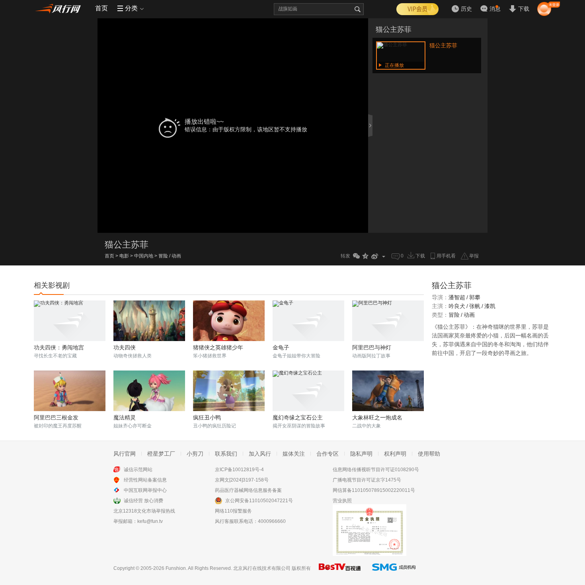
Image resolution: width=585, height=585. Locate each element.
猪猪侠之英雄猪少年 (218, 347)
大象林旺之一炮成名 (377, 417)
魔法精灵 (124, 417)
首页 (101, 8)
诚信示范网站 (138, 469)
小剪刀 (195, 453)
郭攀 (474, 297)
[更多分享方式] (383, 256)
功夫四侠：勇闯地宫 (59, 347)
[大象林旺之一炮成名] (388, 390)
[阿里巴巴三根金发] (69, 390)
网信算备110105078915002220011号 (374, 490)
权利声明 (395, 453)
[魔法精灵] (149, 390)
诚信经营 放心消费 (143, 500)
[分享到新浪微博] (374, 256)
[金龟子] (308, 320)
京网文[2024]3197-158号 (242, 480)
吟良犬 (456, 306)
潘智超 (456, 297)
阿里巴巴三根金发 (56, 417)
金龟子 (281, 347)
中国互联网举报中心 (145, 490)
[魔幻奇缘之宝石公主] (308, 390)
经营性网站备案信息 (145, 480)
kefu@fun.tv (150, 521)
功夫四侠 (124, 347)
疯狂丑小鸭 (207, 417)
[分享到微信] (356, 256)
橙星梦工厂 (161, 453)
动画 (176, 256)
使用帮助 (429, 453)
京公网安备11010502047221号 (259, 500)
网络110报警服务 (233, 511)
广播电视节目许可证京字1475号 (367, 480)
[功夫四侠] (149, 320)
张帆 (474, 306)
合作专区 (327, 453)
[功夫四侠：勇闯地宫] (69, 320)
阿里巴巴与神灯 (371, 347)
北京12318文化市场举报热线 (144, 511)
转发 (345, 256)
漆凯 (489, 306)
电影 (124, 256)
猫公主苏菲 (393, 29)
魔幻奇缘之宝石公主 (298, 417)
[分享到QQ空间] (365, 256)
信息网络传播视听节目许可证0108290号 (376, 469)
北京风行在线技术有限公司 (262, 568)
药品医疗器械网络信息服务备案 (248, 490)
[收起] (371, 125)
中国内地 (143, 256)
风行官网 (124, 453)
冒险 (163, 256)
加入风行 (260, 453)
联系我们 (226, 453)
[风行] (60, 8)
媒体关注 (294, 453)
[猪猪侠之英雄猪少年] (229, 320)
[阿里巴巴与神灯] (388, 320)
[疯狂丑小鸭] (229, 390)
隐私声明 (361, 453)
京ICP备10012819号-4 (239, 469)
